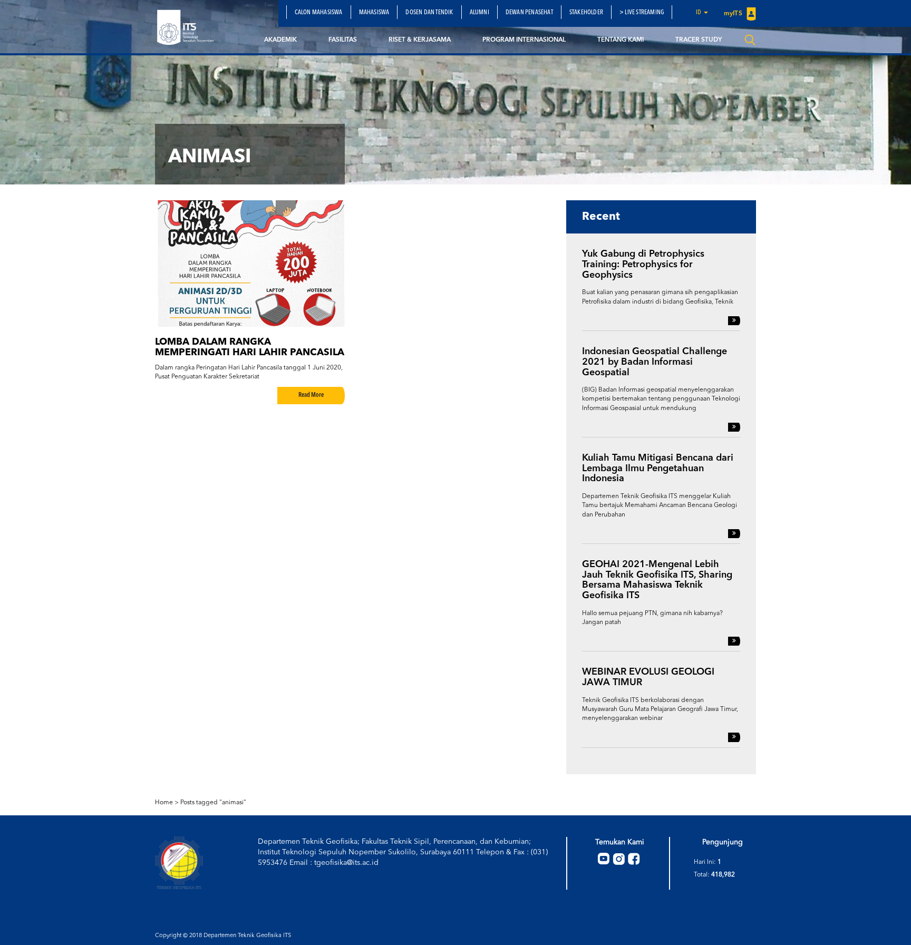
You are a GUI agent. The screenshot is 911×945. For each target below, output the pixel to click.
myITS (734, 14)
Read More (311, 395)
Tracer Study (698, 40)
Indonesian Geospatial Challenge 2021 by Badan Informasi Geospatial (654, 362)
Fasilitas (342, 40)
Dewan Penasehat (529, 12)
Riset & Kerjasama (420, 40)
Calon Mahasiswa (319, 12)
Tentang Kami (620, 40)
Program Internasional (524, 40)
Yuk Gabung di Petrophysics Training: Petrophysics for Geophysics (643, 264)
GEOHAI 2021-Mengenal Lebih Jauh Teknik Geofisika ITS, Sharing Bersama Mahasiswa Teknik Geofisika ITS (657, 580)
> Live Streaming (641, 12)
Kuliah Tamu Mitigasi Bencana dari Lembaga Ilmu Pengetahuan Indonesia (657, 468)
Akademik (280, 40)
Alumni (479, 12)
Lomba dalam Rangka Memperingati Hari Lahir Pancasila (249, 347)
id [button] (699, 12)
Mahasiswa (374, 12)
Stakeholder (586, 12)
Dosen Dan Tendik (429, 12)
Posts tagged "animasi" (213, 803)
